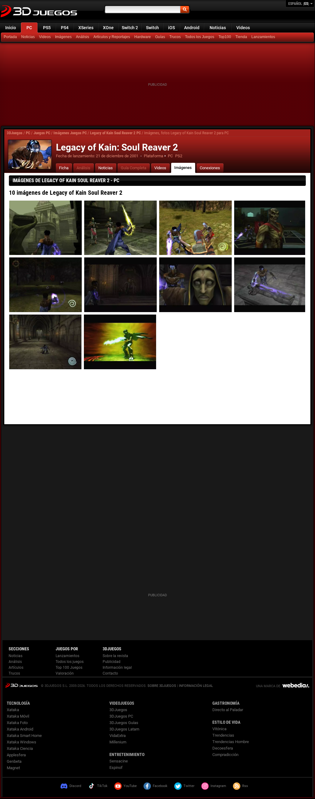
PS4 (65, 27)
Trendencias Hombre (230, 741)
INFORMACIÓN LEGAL (196, 686)
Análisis (82, 37)
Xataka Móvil (18, 716)
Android (191, 27)
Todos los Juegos (199, 37)
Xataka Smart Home (24, 735)
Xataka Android (20, 729)
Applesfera (16, 755)
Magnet (13, 768)
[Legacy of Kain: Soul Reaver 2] (30, 154)
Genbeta (14, 761)
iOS (171, 27)
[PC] (242, 37)
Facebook (160, 786)
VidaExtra (117, 735)
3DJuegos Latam (124, 729)
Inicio (10, 27)
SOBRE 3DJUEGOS (162, 686)
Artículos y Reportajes (111, 37)
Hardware (142, 37)
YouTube (130, 786)
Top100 (225, 37)
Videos (243, 27)
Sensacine (118, 761)
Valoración (65, 673)
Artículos (16, 667)
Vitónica (219, 729)
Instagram (218, 786)
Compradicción (225, 754)
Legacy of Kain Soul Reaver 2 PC (115, 133)
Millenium (117, 742)
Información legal (117, 667)
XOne (108, 27)
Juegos (21, 685)
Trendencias (223, 735)
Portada (10, 37)
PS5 (47, 27)
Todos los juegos (70, 662)
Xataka (13, 709)
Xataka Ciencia (20, 748)
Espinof (116, 767)
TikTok (102, 786)
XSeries (85, 27)
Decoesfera (222, 748)
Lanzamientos (263, 37)
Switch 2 (130, 27)
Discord (75, 786)
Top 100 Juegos (69, 667)
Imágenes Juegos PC (70, 133)
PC (29, 27)
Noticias (218, 27)
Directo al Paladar (227, 709)
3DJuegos (14, 133)
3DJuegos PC (121, 716)
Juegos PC (41, 133)
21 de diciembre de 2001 (117, 156)
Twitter (189, 786)
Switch (152, 27)
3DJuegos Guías (123, 722)
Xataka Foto (17, 722)
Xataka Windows (21, 742)
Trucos (175, 37)
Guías (160, 37)
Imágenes (63, 37)
